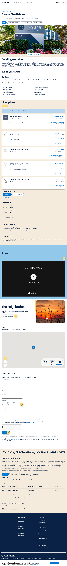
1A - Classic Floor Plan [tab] (7, 258)
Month (3, 402)
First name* (4, 381)
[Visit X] (22, 556)
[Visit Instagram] (16, 556)
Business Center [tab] (56, 258)
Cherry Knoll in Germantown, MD (49, 558)
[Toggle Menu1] (63, 2)
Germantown (7, 5)
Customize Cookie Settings (43, 547)
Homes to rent (21, 521)
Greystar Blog (21, 538)
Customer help (21, 526)
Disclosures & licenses (42, 538)
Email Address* (5, 394)
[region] (33, 563)
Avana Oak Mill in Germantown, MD (34, 558)
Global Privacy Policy (30, 422)
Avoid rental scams (22, 523)
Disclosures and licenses (43, 530)
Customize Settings (44, 563)
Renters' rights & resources (43, 540)
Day (8, 402)
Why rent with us (21, 535)
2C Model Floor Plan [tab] (44, 258)
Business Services (41, 520)
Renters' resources (22, 530)
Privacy (39, 533)
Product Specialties (42, 527)
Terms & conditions (42, 536)
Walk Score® (59, 364)
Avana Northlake (21, 5)
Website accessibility (42, 545)
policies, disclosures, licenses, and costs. (26, 230)
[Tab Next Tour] (64, 258)
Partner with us (41, 517)
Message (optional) (5, 409)
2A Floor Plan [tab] (19, 258)
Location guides (21, 533)
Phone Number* (5, 388)
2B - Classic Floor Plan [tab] (31, 258)
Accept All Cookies (54, 563)
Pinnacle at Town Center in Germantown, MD (18, 558)
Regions (39, 524)
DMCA (39, 543)
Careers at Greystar (42, 522)
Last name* (27, 381)
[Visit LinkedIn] (19, 556)
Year (14, 402)
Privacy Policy (36, 564)
